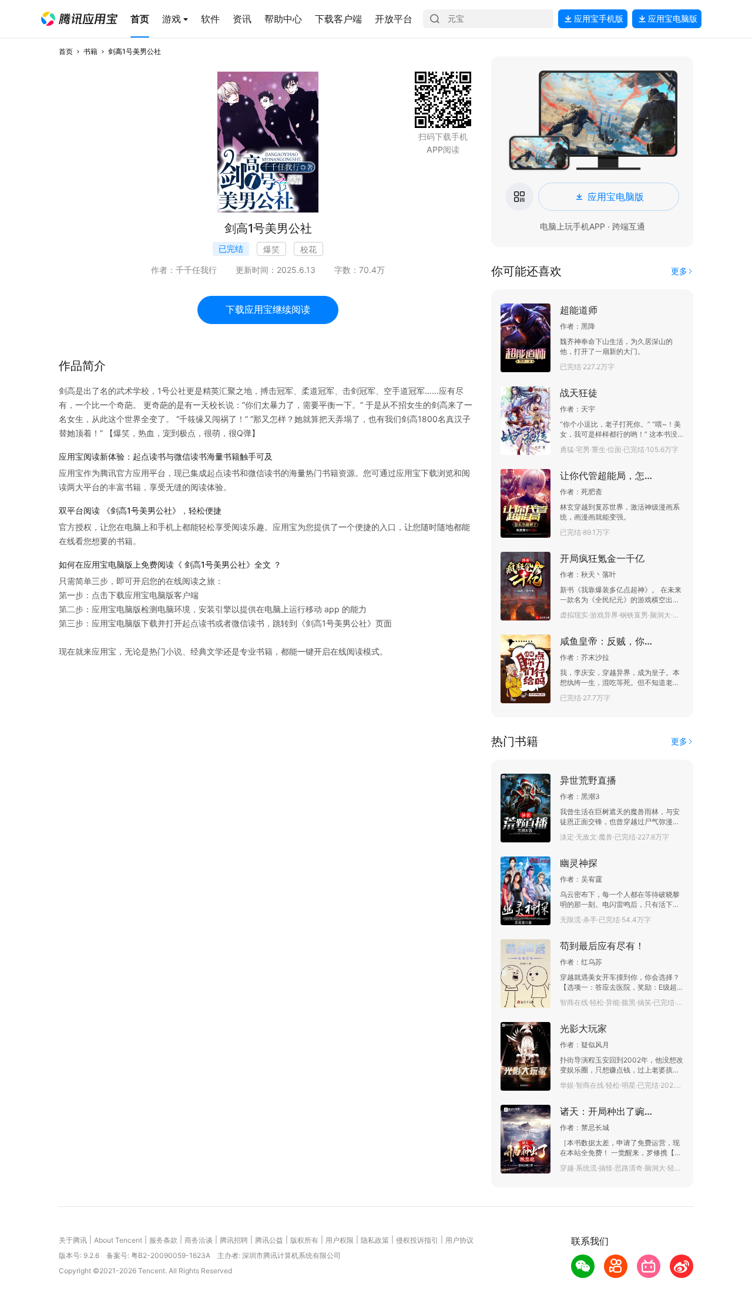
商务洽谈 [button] (198, 1240)
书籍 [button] (90, 51)
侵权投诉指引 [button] (417, 1240)
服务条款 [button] (163, 1240)
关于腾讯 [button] (73, 1240)
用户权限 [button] (339, 1240)
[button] (79, 19)
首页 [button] (66, 51)
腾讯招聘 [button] (234, 1240)
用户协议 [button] (459, 1240)
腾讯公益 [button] (269, 1240)
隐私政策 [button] (375, 1240)
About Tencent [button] (118, 1240)
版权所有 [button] (304, 1240)
